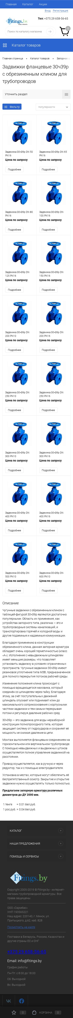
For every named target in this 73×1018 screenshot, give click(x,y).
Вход (47, 10)
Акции (43, 4)
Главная (11, 4)
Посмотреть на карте (21, 927)
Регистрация (60, 10)
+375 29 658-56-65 (26, 951)
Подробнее (14, 169)
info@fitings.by (30, 961)
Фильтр (15, 106)
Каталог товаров (26, 45)
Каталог (27, 4)
